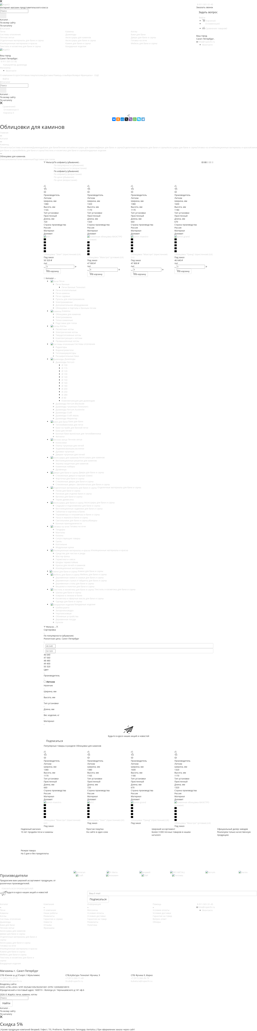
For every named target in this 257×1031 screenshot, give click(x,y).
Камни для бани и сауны (12, 951)
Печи (2, 147)
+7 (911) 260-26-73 (140, 978)
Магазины (5, 67)
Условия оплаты (95, 913)
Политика (92, 925)
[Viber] (130, 119)
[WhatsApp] (135, 119)
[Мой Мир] (122, 119)
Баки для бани (50, 147)
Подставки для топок (44, 159)
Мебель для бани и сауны (31, 150)
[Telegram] (143, 119)
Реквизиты (49, 916)
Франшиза (49, 927)
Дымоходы (37, 147)
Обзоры (157, 922)
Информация (94, 904)
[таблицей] (212, 162)
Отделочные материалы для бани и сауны (145, 147)
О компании (50, 910)
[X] (126, 119)
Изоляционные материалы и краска (231, 147)
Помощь (157, 904)
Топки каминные (25, 159)
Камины (4, 913)
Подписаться (98, 899)
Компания (49, 904)
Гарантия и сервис (53, 919)
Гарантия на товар (97, 919)
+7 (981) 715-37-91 (9, 978)
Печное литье (65, 147)
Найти (6, 1003)
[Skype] (139, 119)
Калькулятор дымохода (15, 64)
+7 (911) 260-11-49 (74, 978)
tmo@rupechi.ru (207, 41)
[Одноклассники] (118, 119)
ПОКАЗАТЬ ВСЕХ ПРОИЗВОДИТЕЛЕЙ (17, 888)
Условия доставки (96, 916)
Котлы (8, 147)
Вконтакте (207, 44)
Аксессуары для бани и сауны (182, 147)
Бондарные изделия (95, 150)
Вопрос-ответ (160, 919)
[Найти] (3, 15)
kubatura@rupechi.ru (141, 981)
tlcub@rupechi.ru (74, 981)
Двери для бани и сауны (110, 147)
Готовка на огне (205, 147)
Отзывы (48, 925)
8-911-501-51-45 (205, 4)
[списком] (210, 162)
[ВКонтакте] (114, 119)
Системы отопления (22, 147)
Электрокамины (8, 159)
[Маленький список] (203, 162)
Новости (48, 922)
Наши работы (51, 913)
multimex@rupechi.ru (11, 981)
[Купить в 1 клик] (45, 189)
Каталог (4, 904)
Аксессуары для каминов (85, 147)
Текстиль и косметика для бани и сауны (64, 150)
